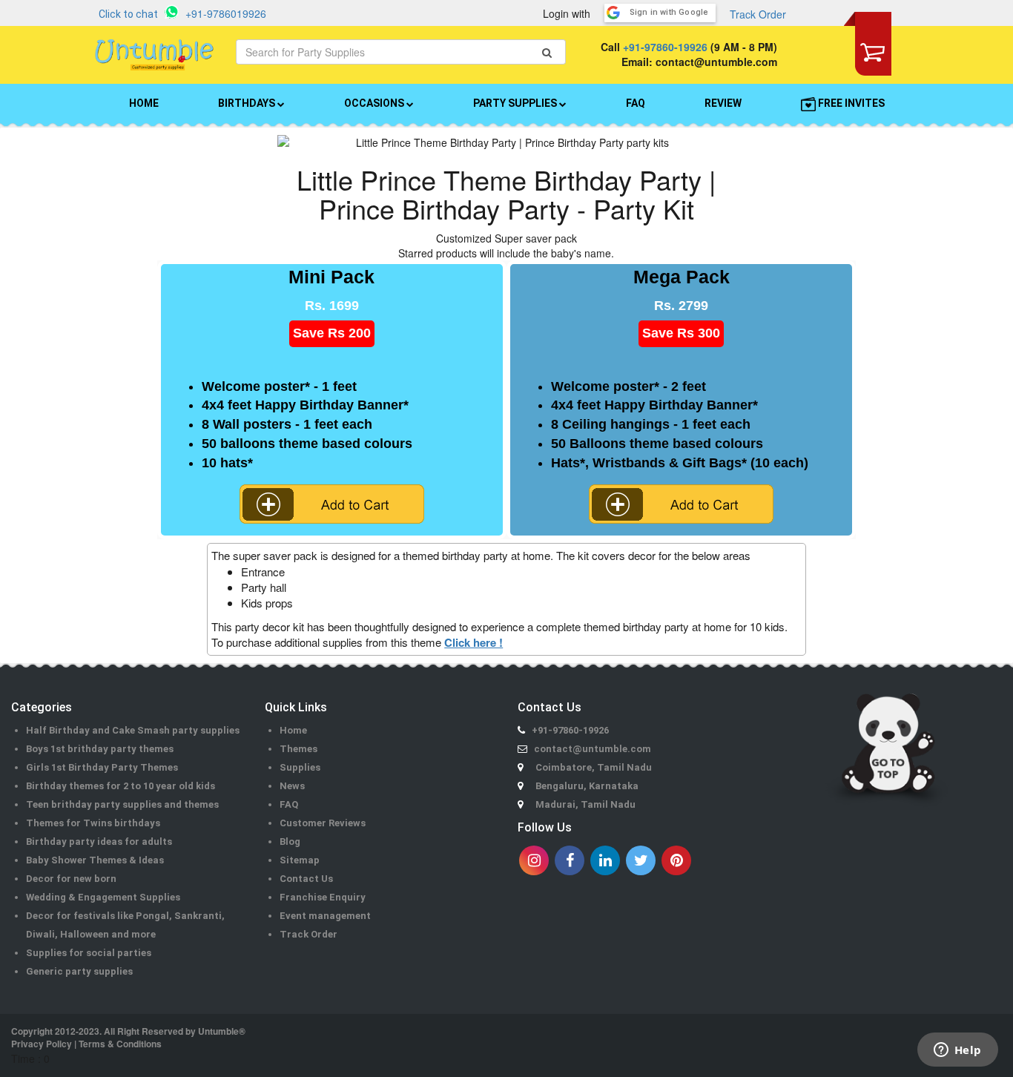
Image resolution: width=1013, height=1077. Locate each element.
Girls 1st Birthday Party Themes (102, 767)
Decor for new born (71, 878)
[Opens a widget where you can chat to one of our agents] (957, 1051)
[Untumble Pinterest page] (676, 860)
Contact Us (306, 878)
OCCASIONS (375, 103)
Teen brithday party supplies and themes (122, 804)
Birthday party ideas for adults (99, 841)
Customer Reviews (323, 823)
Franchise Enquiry (323, 897)
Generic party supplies (79, 971)
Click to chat (128, 14)
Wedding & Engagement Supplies (103, 897)
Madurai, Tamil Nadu (585, 804)
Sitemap (300, 860)
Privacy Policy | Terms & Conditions (86, 1043)
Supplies (300, 767)
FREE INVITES (850, 103)
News (292, 785)
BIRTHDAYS (247, 103)
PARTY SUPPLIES (516, 103)
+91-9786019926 (225, 13)
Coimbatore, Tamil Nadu (593, 767)
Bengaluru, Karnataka (587, 785)
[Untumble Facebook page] (569, 860)
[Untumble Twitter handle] (641, 860)
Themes (298, 748)
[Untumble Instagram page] (534, 860)
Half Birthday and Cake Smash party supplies (133, 730)
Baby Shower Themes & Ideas (95, 860)
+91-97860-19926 (665, 46)
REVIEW (723, 103)
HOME (144, 103)
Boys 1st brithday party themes (100, 748)
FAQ (635, 103)
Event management (325, 915)
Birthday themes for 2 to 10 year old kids (120, 785)
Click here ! (473, 642)
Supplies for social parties (88, 952)
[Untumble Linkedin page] (605, 860)
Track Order (758, 14)
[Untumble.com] (154, 54)
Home (293, 730)
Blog (290, 841)
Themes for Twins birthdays (93, 823)
